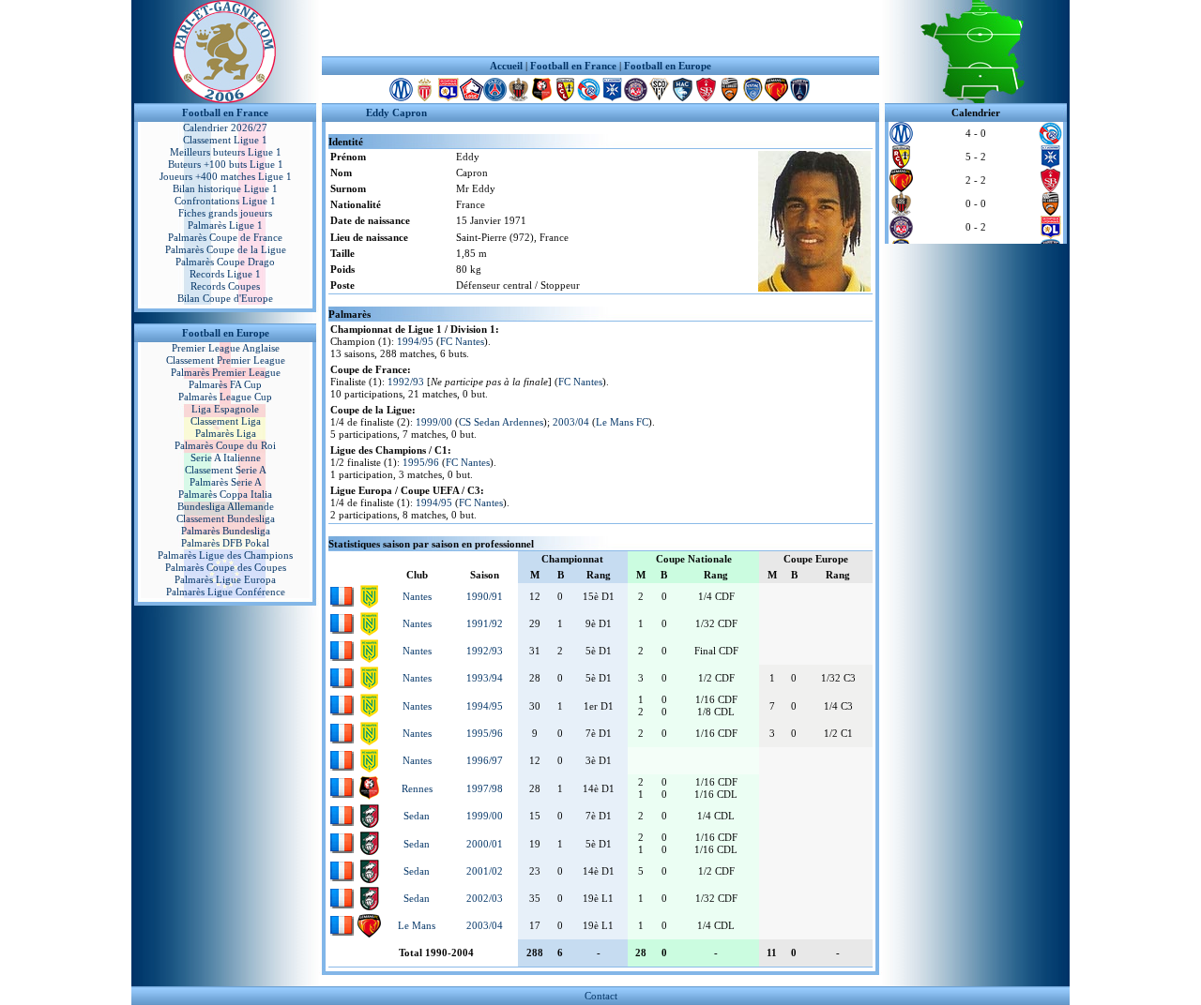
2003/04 (571, 422)
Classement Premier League (225, 360)
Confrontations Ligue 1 (225, 200)
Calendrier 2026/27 (225, 127)
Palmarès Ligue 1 (225, 225)
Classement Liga (225, 421)
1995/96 (421, 462)
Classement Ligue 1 (225, 139)
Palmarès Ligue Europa (225, 579)
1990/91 (484, 596)
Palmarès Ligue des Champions (225, 555)
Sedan (416, 815)
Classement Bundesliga (225, 518)
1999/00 (434, 422)
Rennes (417, 788)
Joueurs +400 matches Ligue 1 (226, 176)
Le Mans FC (622, 422)
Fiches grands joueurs (225, 212)
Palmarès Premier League (226, 372)
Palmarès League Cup (225, 396)
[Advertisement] (600, 28)
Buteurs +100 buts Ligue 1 (225, 164)
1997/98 (484, 788)
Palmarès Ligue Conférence (225, 591)
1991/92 (484, 623)
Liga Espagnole (225, 408)
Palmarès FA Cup (225, 384)
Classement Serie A (225, 469)
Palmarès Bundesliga (225, 530)
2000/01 (484, 843)
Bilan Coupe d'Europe (225, 298)
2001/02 (484, 871)
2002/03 (484, 898)
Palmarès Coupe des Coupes (225, 567)
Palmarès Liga (225, 433)
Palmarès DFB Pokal (225, 542)
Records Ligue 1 (225, 273)
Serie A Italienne (225, 457)
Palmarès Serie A (226, 482)
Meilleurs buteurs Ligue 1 (225, 152)
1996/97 (484, 760)
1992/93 (406, 381)
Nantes (417, 596)
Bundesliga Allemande (225, 506)
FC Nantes (462, 341)
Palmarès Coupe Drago (225, 261)
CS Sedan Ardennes (501, 422)
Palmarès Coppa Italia (225, 494)
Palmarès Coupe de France (225, 237)
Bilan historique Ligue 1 (225, 188)
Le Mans (416, 925)
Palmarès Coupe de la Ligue (225, 249)
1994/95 (415, 341)
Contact (601, 995)
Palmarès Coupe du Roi (225, 445)
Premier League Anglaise (226, 347)
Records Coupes (225, 286)
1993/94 (484, 677)
